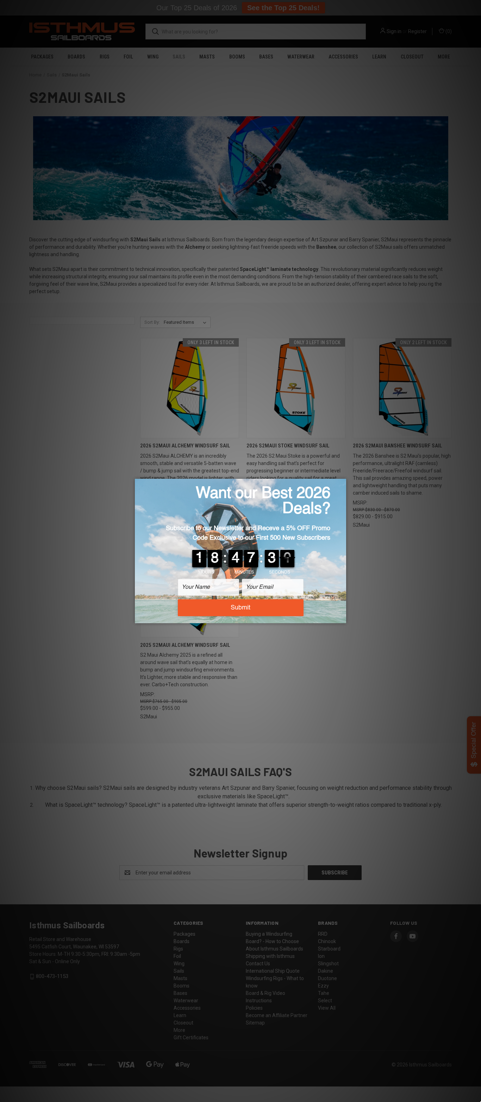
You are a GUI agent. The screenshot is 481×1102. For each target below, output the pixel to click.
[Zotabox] (341, 616)
